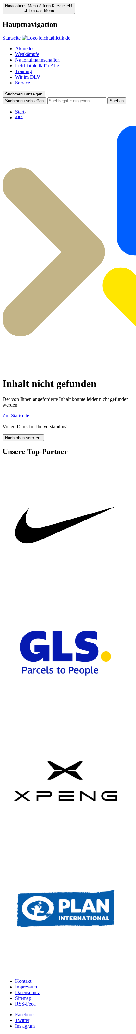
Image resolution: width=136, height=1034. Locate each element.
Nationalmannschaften (37, 60)
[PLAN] (66, 970)
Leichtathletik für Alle (37, 65)
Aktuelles (24, 48)
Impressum (26, 986)
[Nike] (66, 587)
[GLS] (66, 714)
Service (22, 82)
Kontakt (23, 981)
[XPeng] (66, 842)
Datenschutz (27, 992)
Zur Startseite (16, 415)
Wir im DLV (27, 77)
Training (23, 71)
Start (19, 111)
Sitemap (23, 998)
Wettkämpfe (27, 54)
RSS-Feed (25, 1003)
